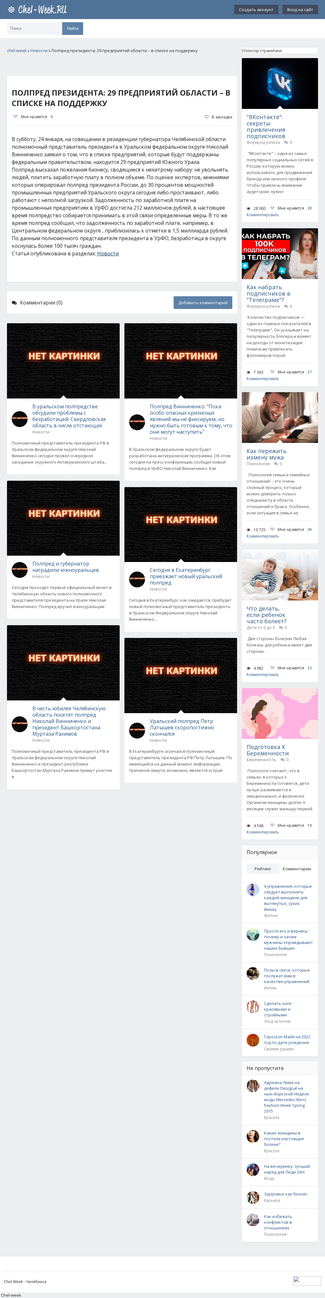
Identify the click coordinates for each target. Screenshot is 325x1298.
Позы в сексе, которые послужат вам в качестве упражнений (287, 975)
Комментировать (263, 214)
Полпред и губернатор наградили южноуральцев (65, 566)
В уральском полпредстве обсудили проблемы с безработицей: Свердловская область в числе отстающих (69, 416)
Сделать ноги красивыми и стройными (277, 1009)
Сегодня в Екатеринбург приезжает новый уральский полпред (186, 576)
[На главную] (38, 9)
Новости (108, 253)
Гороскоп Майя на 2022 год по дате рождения (287, 1039)
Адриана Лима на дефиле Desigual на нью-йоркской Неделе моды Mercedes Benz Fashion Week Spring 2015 (286, 1097)
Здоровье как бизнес (286, 1194)
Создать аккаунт (256, 9)
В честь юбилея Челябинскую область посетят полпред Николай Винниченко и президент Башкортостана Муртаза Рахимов (69, 721)
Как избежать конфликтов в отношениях (278, 1222)
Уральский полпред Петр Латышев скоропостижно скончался (182, 727)
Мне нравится (37, 116)
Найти (72, 28)
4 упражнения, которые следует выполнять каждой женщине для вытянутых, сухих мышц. (288, 897)
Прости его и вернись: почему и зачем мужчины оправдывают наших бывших (288, 939)
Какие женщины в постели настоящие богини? (284, 1138)
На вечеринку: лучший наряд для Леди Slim (287, 1169)
